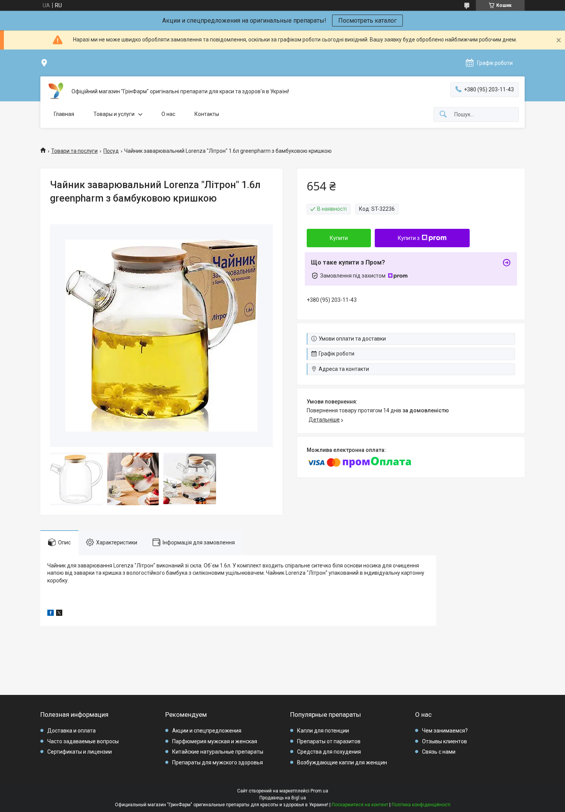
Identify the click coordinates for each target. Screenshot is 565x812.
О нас (168, 114)
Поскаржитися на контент (360, 804)
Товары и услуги (114, 114)
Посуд (111, 151)
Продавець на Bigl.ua (282, 797)
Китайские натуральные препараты (217, 752)
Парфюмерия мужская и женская (214, 741)
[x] (59, 614)
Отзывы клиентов (444, 741)
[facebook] (50, 614)
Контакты (206, 114)
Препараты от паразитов (329, 741)
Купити (339, 238)
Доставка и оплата (71, 731)
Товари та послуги (74, 151)
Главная (64, 114)
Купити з (409, 238)
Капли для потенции (323, 731)
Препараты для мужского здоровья (217, 762)
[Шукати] (443, 115)
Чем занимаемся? (445, 731)
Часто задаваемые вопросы (83, 741)
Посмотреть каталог (367, 20)
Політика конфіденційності (421, 804)
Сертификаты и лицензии (79, 752)
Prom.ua (319, 791)
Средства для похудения (329, 752)
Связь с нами (438, 752)
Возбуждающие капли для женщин (342, 762)
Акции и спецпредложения (206, 731)
